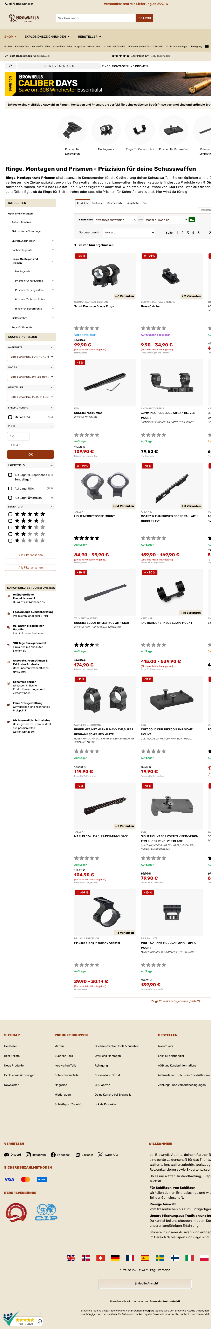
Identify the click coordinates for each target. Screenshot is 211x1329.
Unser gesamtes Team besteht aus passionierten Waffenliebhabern (32, 728)
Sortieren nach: (89, 232)
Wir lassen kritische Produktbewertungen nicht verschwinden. (30, 689)
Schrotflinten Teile (62, 46)
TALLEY (78, 511)
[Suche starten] (144, 18)
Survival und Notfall (107, 1075)
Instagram (39, 1155)
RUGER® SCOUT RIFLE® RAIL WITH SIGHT (102, 623)
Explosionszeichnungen (45, 37)
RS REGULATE (149, 938)
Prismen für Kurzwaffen (152, 776)
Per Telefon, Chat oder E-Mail (30, 615)
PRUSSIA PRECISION (86, 938)
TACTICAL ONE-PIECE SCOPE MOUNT (166, 623)
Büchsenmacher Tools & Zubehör (146, 46)
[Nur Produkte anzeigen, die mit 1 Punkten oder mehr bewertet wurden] (30, 540)
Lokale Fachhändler (171, 1056)
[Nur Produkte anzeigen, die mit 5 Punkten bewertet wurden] (30, 514)
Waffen (8, 46)
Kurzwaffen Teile (41, 46)
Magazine (79, 46)
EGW (76, 408)
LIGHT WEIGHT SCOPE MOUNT (94, 516)
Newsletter (11, 1085)
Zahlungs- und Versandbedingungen (182, 1085)
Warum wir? (165, 1046)
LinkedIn (87, 1155)
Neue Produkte (14, 1065)
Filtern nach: (86, 219)
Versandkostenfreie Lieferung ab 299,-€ (136, 4)
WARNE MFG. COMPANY (87, 725)
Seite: (169, 232)
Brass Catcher (151, 306)
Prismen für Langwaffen (85, 456)
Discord (16, 1154)
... (204, 233)
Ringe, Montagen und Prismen (155, 353)
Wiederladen (94, 46)
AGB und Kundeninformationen (178, 1065)
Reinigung (196, 46)
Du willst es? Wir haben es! (29, 602)
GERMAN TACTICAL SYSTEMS (91, 301)
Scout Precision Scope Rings (94, 306)
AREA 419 (146, 511)
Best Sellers (12, 1056)
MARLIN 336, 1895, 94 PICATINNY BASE (101, 836)
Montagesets (80, 353)
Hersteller (87, 37)
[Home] (9, 66)
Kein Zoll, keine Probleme (28, 633)
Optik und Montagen (177, 46)
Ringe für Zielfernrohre (152, 669)
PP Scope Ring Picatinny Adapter (97, 943)
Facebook (63, 1155)
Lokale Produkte (105, 1104)
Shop (8, 37)
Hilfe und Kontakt (20, 4)
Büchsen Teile (21, 46)
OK (30, 454)
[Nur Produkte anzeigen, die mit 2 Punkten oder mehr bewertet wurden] (30, 533)
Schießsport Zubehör (114, 46)
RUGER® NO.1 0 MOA (88, 413)
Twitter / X (111, 1155)
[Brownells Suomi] (175, 1258)
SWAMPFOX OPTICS (152, 408)
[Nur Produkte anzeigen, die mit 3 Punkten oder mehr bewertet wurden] (30, 527)
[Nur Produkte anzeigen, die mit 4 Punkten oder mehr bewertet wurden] (30, 520)
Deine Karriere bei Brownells (113, 1094)
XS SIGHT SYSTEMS (86, 618)
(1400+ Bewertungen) (150, 56)
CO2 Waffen (102, 1085)
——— (206, 46)
